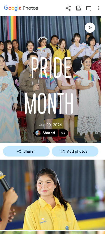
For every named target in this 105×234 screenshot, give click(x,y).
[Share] (68, 8)
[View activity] (89, 8)
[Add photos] (78, 8)
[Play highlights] (90, 27)
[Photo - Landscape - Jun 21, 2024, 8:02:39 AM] (52, 195)
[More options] (99, 8)
